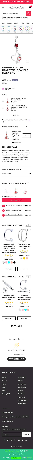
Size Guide (21, 394)
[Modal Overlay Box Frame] (16, 454)
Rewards (20, 390)
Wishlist (20, 381)
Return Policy (22, 403)
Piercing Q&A (6, 394)
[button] (27, 225)
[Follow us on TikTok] (22, 440)
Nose (2, 23)
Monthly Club (22, 384)
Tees (28, 23)
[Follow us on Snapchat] (26, 440)
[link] (3, 262)
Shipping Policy (22, 400)
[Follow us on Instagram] (11, 440)
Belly (16, 23)
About (4, 384)
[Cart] (30, 7)
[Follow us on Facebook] (4, 440)
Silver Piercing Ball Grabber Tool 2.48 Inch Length (8, 297)
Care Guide (21, 397)
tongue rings (5, 18)
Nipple (9, 23)
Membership (22, 387)
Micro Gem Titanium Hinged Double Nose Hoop (24, 246)
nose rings (15, 17)
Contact (4, 381)
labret (25, 17)
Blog (3, 390)
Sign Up (26, 434)
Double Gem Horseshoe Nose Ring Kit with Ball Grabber (24, 297)
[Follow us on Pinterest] (15, 440)
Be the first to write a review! (16, 359)
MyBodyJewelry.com (16, 446)
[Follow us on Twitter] (8, 440)
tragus (11, 18)
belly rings (21, 17)
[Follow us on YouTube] (19, 440)
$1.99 (22, 23)
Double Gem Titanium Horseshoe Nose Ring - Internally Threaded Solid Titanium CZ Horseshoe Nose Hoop (9, 248)
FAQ (3, 387)
